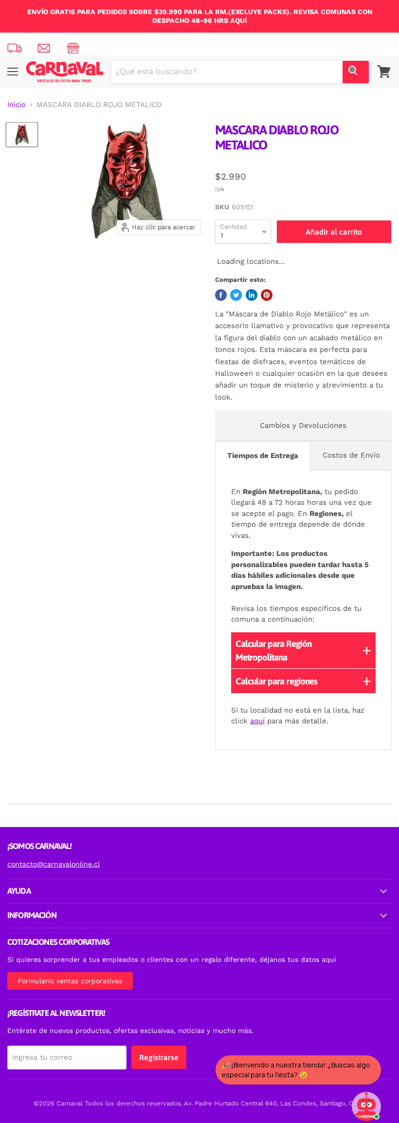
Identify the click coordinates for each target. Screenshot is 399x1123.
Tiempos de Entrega (262, 455)
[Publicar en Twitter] (236, 295)
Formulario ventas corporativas (70, 981)
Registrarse (159, 1057)
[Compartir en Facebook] (221, 295)
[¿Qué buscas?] (356, 72)
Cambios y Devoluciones (303, 425)
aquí (257, 721)
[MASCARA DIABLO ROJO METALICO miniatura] (21, 135)
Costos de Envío (351, 455)
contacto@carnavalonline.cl (53, 864)
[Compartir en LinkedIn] (251, 295)
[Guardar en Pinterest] (266, 295)
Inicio (16, 105)
